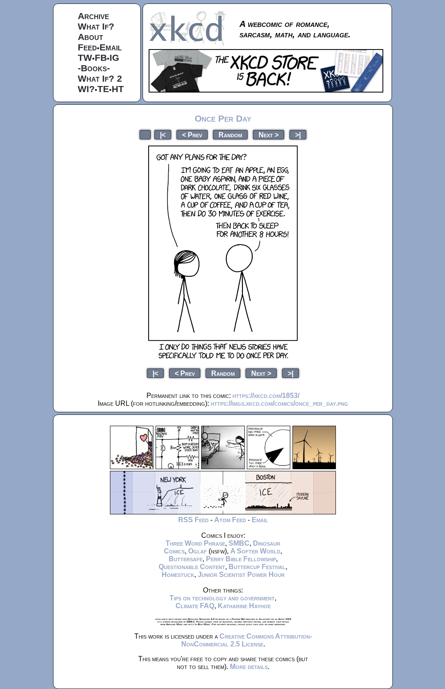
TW (85, 58)
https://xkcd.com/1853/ (265, 395)
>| (298, 134)
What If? (96, 26)
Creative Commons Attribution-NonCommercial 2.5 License (246, 640)
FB (101, 58)
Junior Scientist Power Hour (241, 574)
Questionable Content (192, 566)
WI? (86, 89)
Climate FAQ (195, 606)
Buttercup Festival (257, 566)
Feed (87, 47)
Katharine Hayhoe (244, 606)
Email (111, 47)
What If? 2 (100, 78)
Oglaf (197, 551)
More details (249, 666)
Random (230, 134)
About (90, 37)
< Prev (192, 134)
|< (163, 134)
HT (118, 89)
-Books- (94, 68)
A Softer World (255, 551)
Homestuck (178, 574)
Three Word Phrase (195, 543)
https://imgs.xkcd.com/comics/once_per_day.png (279, 403)
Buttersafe (186, 559)
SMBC (239, 543)
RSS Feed (193, 519)
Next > (269, 134)
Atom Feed (230, 519)
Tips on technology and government (222, 598)
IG (114, 58)
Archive (93, 16)
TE (103, 89)
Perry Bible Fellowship (241, 559)
